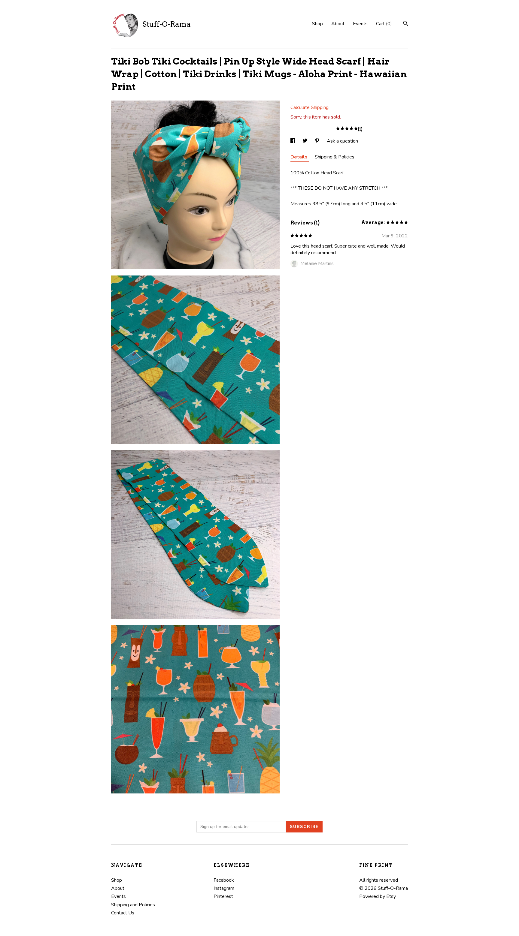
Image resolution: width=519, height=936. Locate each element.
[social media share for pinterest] (318, 141)
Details (299, 157)
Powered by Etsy (377, 896)
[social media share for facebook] (293, 141)
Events (360, 23)
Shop (317, 23)
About (337, 23)
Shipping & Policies (334, 157)
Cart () (384, 23)
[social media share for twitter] (305, 141)
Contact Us (122, 913)
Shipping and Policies (133, 904)
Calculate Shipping (309, 107)
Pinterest (223, 896)
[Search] (405, 24)
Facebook (224, 880)
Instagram (224, 888)
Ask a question (342, 141)
